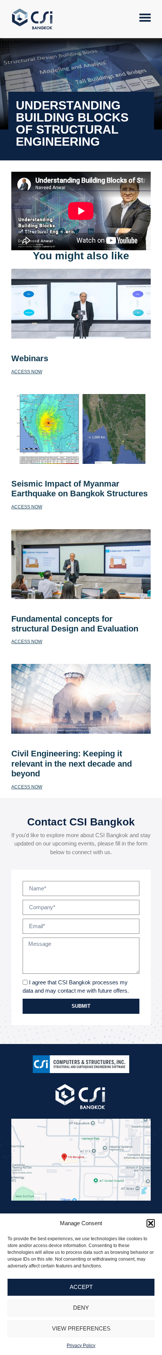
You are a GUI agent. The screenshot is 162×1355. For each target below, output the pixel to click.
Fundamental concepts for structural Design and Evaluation (74, 623)
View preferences (81, 1328)
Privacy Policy (81, 1345)
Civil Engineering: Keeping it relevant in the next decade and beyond (71, 763)
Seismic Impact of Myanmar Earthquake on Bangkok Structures (80, 488)
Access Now (26, 371)
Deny (81, 1307)
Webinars (29, 358)
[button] (150, 1223)
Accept (81, 1287)
